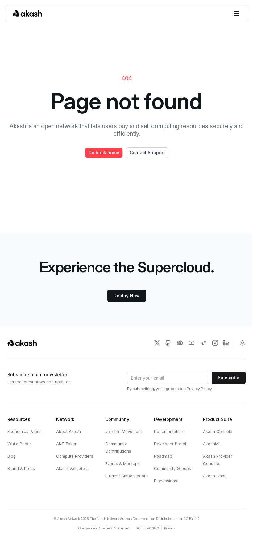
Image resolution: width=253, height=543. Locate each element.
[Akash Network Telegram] (203, 343)
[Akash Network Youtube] (192, 343)
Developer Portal (170, 443)
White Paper (19, 443)
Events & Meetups (122, 463)
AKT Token (66, 443)
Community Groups (172, 468)
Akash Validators (72, 468)
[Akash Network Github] (168, 343)
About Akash (68, 431)
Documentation (168, 431)
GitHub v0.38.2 (147, 528)
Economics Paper (24, 431)
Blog (11, 456)
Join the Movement (123, 431)
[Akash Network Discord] (180, 343)
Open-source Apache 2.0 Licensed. (104, 528)
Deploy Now (127, 295)
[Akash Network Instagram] (215, 343)
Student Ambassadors (126, 475)
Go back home (103, 152)
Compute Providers (74, 456)
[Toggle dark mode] (242, 343)
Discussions (165, 480)
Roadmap (163, 456)
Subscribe (228, 377)
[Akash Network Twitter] (157, 343)
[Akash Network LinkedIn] (226, 343)
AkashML (212, 443)
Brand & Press (21, 468)
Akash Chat (214, 475)
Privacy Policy (199, 388)
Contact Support (147, 152)
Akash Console (217, 431)
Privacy (169, 528)
